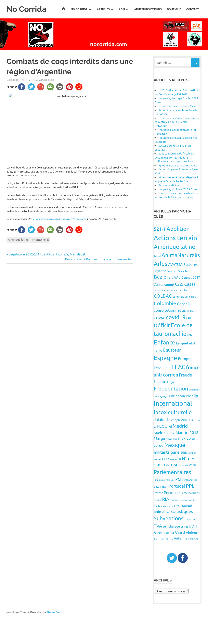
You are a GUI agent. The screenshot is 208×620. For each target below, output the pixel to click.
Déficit (162, 325)
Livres (197, 420)
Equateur (172, 349)
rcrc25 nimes (191, 493)
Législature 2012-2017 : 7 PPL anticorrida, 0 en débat (47, 254)
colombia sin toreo (184, 296)
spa (168, 512)
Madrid (180, 426)
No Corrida (26, 9)
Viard (180, 532)
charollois (182, 290)
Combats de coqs (43, 80)
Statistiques (181, 511)
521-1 (160, 229)
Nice (165, 459)
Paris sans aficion (168, 185)
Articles (103, 9)
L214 (190, 420)
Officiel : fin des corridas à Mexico (178, 106)
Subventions (168, 518)
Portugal (176, 485)
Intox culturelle (173, 412)
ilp (196, 395)
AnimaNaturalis (180, 255)
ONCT (158, 465)
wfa (196, 538)
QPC (178, 493)
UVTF (193, 525)
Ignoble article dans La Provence (177, 165)
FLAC (178, 366)
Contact (192, 9)
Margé (159, 438)
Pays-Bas (170, 479)
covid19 (175, 317)
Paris (192, 465)
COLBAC (163, 296)
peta (156, 486)
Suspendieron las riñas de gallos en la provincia (59, 219)
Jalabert (161, 419)
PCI (178, 479)
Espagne (165, 357)
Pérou (169, 492)
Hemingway (160, 396)
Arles (160, 263)
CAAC (176, 277)
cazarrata (169, 290)
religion (157, 499)
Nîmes (188, 458)
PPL (190, 486)
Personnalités (189, 479)
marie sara (171, 438)
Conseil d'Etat (188, 310)
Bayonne (160, 270)
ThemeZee (53, 612)
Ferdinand (162, 367)
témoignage (171, 526)
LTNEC (159, 426)
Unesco (184, 526)
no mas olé (175, 459)
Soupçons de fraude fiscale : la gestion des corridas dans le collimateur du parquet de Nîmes (175, 157)
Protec (158, 493)
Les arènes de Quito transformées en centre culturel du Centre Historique (177, 122)
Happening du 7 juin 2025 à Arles (177, 189)
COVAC (159, 317)
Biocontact (184, 270)
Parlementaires (172, 472)
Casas (190, 284)
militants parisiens (170, 452)
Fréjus (171, 382)
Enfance (164, 342)
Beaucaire (172, 270)
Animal (157, 256)
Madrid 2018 (187, 432)
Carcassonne (164, 284)
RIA (165, 499)
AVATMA (175, 264)
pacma (184, 465)
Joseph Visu (178, 420)
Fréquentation (171, 388)
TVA (158, 525)
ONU (168, 465)
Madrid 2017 (164, 432)
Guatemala (194, 389)
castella (157, 290)
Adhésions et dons (148, 9)
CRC (189, 318)
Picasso (164, 486)
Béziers (162, 277)
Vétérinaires (183, 538)
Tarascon (190, 519)
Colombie (165, 303)
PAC (176, 464)
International (40, 239)
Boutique (174, 9)
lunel (168, 426)
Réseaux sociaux (187, 499)
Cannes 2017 (190, 277)
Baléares (190, 264)
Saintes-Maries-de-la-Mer (167, 505)
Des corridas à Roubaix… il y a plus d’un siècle (98, 259)
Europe (184, 358)
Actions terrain (175, 238)
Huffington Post (180, 396)
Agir (122, 9)
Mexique (174, 445)
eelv (189, 334)
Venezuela (164, 532)
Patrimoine (159, 479)
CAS (179, 284)
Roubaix (174, 499)
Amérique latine (18, 239)
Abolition (178, 228)
